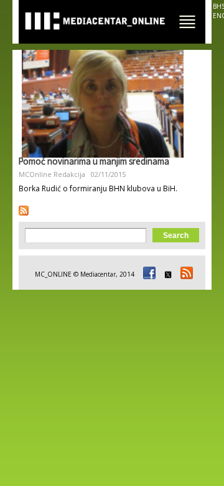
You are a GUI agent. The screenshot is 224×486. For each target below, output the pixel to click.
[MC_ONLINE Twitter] (166, 274)
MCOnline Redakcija (52, 174)
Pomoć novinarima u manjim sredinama (94, 162)
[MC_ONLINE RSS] (184, 274)
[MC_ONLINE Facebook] (147, 274)
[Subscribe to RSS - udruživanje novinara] (24, 210)
